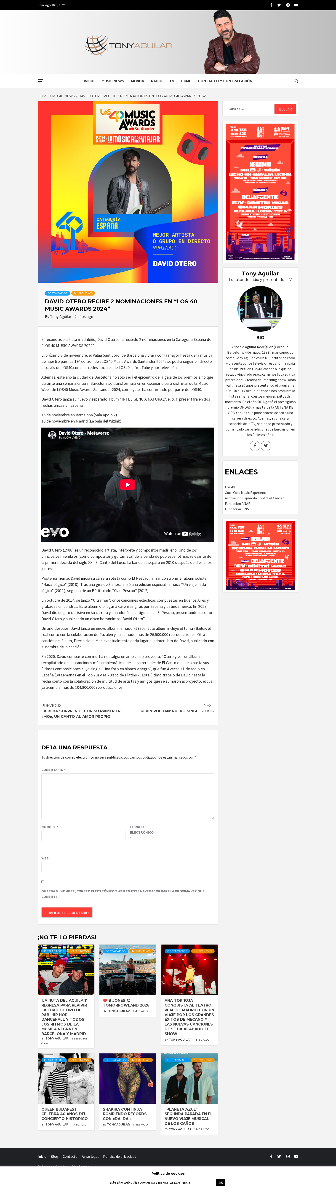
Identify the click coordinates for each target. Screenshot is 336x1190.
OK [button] (221, 1183)
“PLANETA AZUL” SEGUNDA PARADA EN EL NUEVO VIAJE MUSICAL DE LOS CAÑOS (189, 1116)
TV (171, 81)
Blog (54, 1156)
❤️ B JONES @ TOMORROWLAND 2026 (126, 1002)
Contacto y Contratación (225, 81)
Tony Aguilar (61, 316)
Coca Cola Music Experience (246, 492)
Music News (112, 81)
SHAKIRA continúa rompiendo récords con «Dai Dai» (125, 1114)
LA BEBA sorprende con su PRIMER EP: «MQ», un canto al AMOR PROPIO (81, 711)
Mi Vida (137, 81)
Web (45, 858)
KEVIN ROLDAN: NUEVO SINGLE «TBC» (177, 708)
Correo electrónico (141, 832)
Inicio (89, 81)
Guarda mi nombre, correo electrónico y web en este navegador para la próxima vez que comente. (123, 894)
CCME (186, 81)
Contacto (70, 1156)
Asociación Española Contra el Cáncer (254, 498)
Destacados (57, 293)
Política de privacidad (119, 1156)
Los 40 (230, 487)
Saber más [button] (203, 1182)
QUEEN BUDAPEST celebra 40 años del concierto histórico (64, 1114)
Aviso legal (90, 1156)
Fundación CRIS (237, 509)
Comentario (53, 769)
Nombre (49, 826)
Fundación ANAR (238, 503)
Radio (157, 81)
